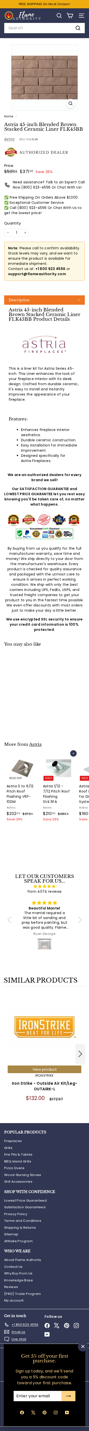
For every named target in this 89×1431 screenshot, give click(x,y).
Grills (8, 1147)
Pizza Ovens (14, 1168)
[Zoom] (70, 103)
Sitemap (11, 1234)
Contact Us (13, 1266)
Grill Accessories (18, 1181)
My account (14, 1300)
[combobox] (44, 28)
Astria (9, 139)
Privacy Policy (15, 1214)
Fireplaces (13, 1141)
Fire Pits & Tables (18, 1154)
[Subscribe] (68, 1396)
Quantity (12, 223)
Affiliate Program (18, 1241)
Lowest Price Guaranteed (25, 1200)
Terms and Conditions (22, 1220)
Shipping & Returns (20, 1227)
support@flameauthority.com (37, 273)
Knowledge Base (18, 1280)
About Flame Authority (22, 1259)
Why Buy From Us (18, 1273)
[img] (44, 886)
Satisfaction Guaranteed (24, 1207)
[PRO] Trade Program (22, 1293)
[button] (44, 300)
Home (9, 116)
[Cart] (70, 15)
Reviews (11, 1287)
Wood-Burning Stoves (22, 1175)
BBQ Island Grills (17, 1161)
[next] (80, 1054)
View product (44, 1069)
